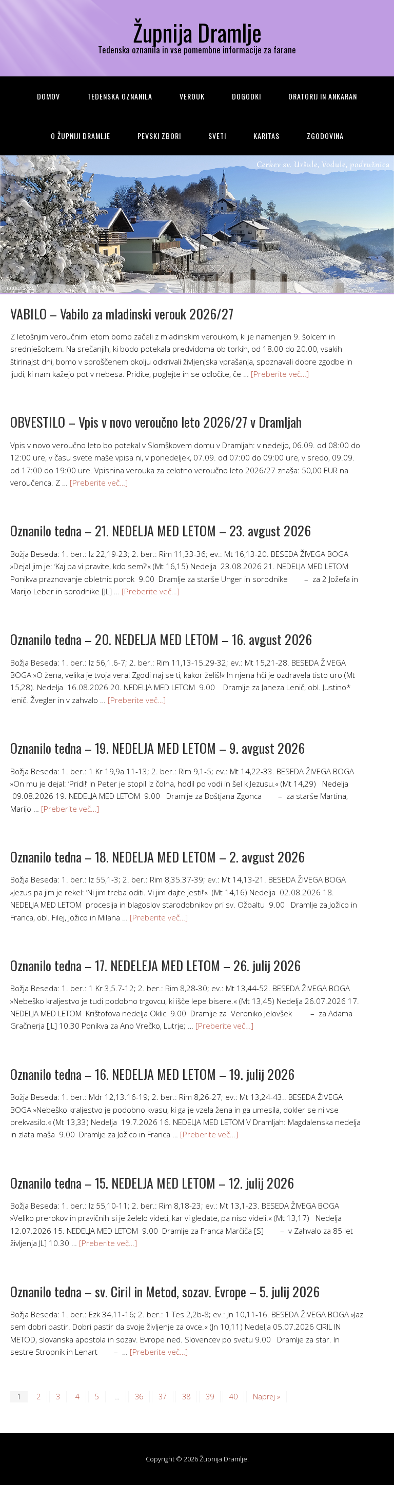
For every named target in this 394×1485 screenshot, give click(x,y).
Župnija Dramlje (197, 32)
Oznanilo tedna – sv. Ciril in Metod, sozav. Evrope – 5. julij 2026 (165, 1291)
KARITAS (266, 135)
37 (163, 1396)
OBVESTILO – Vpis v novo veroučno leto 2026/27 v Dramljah (156, 422)
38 (186, 1396)
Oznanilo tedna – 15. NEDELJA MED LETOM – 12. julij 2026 (152, 1183)
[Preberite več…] (280, 374)
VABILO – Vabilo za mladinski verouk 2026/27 (121, 314)
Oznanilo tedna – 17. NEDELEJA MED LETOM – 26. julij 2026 (155, 965)
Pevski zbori (159, 135)
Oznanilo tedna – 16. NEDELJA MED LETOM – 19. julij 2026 (152, 1074)
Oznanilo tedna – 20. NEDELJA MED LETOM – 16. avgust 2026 (161, 639)
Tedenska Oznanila (119, 96)
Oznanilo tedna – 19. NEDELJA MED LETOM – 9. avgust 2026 (157, 748)
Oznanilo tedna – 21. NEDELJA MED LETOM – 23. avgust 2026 (160, 530)
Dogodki (246, 96)
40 (233, 1396)
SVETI (217, 135)
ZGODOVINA (325, 135)
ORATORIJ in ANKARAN (322, 96)
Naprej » (266, 1396)
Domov (48, 96)
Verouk (192, 96)
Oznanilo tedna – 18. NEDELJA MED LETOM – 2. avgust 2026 (157, 857)
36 (139, 1396)
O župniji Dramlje (80, 135)
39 (210, 1396)
